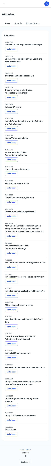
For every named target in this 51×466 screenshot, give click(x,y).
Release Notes (32, 23)
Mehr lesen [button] (11, 49)
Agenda (18, 23)
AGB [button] (22, 450)
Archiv (28, 450)
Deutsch (24, 462)
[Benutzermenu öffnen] (46, 3)
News (7, 23)
